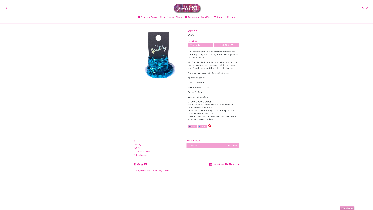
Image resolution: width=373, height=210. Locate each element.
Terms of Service (142, 151)
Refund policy (140, 155)
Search (137, 141)
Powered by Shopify (160, 171)
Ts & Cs (137, 148)
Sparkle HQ (145, 171)
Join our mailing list (193, 140)
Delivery (138, 144)
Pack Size (192, 41)
